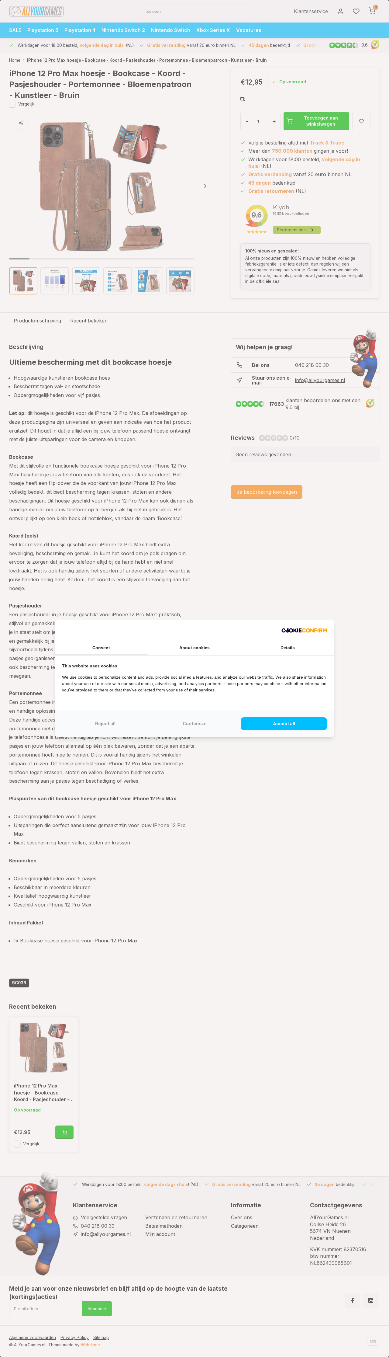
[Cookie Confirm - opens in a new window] (304, 630)
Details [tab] (288, 647)
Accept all (284, 723)
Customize (195, 723)
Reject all (105, 723)
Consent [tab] (101, 647)
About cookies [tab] (194, 647)
